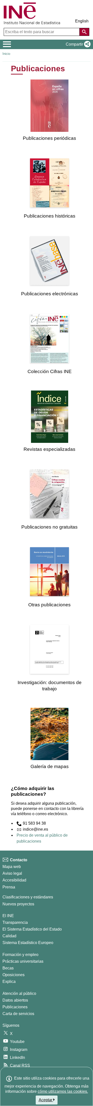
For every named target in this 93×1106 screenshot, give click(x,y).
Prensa (8, 887)
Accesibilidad (14, 880)
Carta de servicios (18, 1014)
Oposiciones (13, 975)
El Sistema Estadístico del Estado (32, 929)
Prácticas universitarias (22, 961)
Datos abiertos (15, 1000)
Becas (8, 968)
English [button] (82, 21)
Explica (9, 981)
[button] (77, 44)
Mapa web (11, 867)
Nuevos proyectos (18, 904)
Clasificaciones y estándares (27, 897)
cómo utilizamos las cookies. (63, 1091)
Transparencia (15, 922)
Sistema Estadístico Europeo (27, 943)
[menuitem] (49, 110)
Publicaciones (15, 1007)
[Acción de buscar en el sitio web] (84, 32)
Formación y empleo (20, 954)
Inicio (6, 54)
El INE (8, 916)
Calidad (9, 936)
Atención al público (19, 993)
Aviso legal (12, 873)
